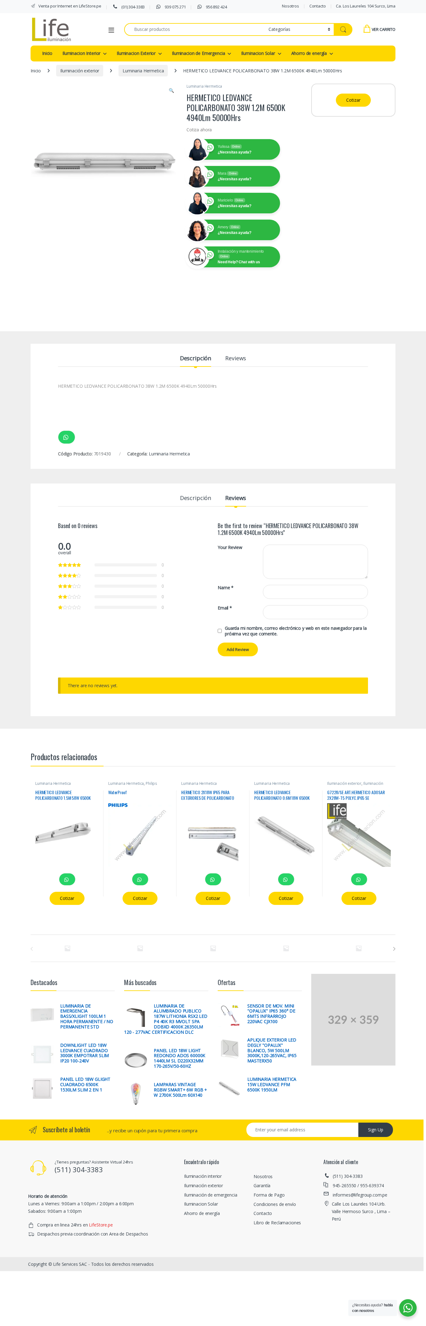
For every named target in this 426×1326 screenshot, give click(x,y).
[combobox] (194, 29)
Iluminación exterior (79, 71)
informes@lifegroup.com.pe (360, 1195)
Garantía (262, 1185)
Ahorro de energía (309, 53)
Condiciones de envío (275, 1204)
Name (226, 587)
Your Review (230, 547)
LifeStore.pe (101, 1225)
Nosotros (290, 6)
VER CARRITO (383, 29)
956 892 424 (216, 7)
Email (225, 608)
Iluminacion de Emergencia (198, 53)
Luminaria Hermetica (143, 71)
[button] (171, 90)
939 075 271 (175, 7)
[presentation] (394, 949)
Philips (151, 783)
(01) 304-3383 (132, 7)
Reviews (235, 358)
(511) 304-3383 (348, 1176)
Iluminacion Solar (258, 53)
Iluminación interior (203, 1176)
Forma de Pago (269, 1195)
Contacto (317, 6)
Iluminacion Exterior (136, 53)
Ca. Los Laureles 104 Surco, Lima (365, 6)
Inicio (47, 53)
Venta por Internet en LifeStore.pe (69, 6)
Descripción (195, 358)
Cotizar (353, 100)
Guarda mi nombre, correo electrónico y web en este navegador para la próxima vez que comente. (295, 631)
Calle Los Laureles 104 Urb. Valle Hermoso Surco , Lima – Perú (361, 1211)
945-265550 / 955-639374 (358, 1185)
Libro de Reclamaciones (277, 1223)
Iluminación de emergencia (210, 1195)
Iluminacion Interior (81, 53)
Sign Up (375, 1130)
